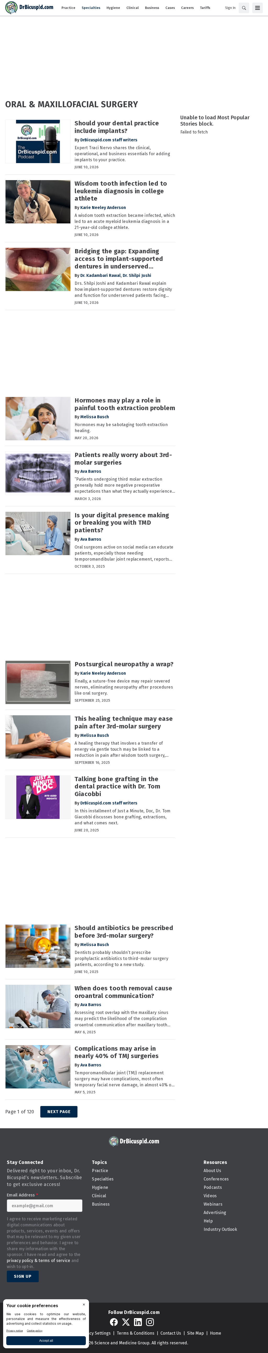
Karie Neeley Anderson (103, 207)
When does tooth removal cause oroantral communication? (123, 992)
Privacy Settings (95, 1333)
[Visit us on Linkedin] (138, 1322)
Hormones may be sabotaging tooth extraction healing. (121, 427)
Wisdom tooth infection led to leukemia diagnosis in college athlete (121, 191)
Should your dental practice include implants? (117, 127)
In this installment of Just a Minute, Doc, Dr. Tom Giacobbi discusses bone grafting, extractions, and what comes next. (123, 816)
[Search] (244, 8)
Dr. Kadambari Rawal (100, 275)
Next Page (58, 1111)
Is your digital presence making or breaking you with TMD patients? (122, 523)
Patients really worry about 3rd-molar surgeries (123, 458)
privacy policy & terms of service (38, 1260)
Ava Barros (90, 471)
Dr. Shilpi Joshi (137, 275)
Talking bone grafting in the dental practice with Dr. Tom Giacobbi (117, 786)
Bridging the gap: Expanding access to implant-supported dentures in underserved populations (119, 259)
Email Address (22, 1195)
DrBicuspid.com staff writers (108, 139)
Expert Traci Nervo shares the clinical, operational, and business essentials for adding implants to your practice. (122, 153)
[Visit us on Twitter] (126, 1322)
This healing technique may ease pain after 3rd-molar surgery (124, 722)
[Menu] (257, 8)
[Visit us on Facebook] (114, 1322)
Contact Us (170, 1333)
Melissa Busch (94, 416)
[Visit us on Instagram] (150, 1322)
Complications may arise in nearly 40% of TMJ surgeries (117, 1052)
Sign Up (23, 1276)
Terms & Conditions (135, 1333)
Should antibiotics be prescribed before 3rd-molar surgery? (124, 931)
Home (215, 1333)
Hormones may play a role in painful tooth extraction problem (125, 404)
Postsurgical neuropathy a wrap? (124, 664)
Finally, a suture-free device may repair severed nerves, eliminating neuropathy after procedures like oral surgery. (124, 687)
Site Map (195, 1333)
